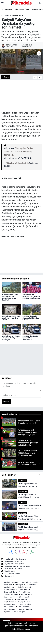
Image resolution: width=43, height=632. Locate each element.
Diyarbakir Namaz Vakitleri (14, 564)
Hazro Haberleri (9, 609)
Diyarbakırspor (9, 587)
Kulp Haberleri (9, 602)
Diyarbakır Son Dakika (30, 582)
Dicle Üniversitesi (24, 587)
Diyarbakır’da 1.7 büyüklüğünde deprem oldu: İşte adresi (29, 496)
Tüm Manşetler (10, 571)
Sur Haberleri (26, 592)
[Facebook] (11, 552)
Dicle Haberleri (9, 607)
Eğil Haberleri (22, 599)
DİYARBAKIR (7, 9)
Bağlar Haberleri (24, 590)
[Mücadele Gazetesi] (21, 3)
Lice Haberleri (9, 599)
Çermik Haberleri (10, 604)
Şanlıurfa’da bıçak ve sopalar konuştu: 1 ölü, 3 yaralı (29, 528)
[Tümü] (40, 475)
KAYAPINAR (22, 480)
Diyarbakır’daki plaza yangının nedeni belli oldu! (29, 506)
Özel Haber (8, 585)
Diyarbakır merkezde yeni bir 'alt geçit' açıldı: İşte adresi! (11, 318)
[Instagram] (19, 552)
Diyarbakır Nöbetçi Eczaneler (15, 559)
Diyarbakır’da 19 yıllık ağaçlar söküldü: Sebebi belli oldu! (30, 318)
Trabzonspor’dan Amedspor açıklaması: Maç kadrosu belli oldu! (29, 517)
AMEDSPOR (22, 513)
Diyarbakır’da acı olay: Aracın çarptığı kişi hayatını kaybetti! (27, 485)
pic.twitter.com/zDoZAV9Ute (18, 158)
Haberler (5, 15)
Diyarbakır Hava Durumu (13, 561)
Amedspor (19, 585)
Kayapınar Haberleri (11, 592)
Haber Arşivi (9, 576)
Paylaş (6, 77)
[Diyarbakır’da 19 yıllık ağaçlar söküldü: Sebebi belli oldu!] (31, 309)
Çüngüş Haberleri (24, 602)
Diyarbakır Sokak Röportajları (14, 612)
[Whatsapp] (32, 552)
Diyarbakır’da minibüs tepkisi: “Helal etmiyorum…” (30, 338)
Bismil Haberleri (27, 595)
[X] (15, 552)
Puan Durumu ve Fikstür (13, 569)
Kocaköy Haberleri (25, 609)
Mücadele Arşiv (9, 590)
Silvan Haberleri (25, 597)
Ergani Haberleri (9, 597)
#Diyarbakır (9, 148)
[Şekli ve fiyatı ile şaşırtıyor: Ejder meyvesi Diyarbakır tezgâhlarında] (31, 287)
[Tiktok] (27, 552)
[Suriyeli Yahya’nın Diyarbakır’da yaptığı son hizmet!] (21, 61)
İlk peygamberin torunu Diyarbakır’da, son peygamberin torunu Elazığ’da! (10, 297)
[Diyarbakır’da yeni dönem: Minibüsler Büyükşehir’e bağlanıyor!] (11, 329)
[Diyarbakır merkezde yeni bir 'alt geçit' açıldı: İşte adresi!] (11, 309)
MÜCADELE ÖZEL (22, 9)
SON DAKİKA (37, 9)
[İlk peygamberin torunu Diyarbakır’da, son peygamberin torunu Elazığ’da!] (11, 287)
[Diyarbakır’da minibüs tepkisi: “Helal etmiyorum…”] (31, 329)
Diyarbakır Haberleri (11, 582)
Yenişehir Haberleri (11, 595)
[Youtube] (23, 552)
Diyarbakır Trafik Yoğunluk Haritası (17, 566)
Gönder (6, 401)
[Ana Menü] (2, 3)
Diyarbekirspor (31, 585)
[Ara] (40, 3)
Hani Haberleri (23, 607)
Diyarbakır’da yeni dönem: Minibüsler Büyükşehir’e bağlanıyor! (11, 338)
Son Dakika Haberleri (12, 574)
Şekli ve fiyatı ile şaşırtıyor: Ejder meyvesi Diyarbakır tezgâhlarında (31, 296)
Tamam (27, 629)
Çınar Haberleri (25, 604)
